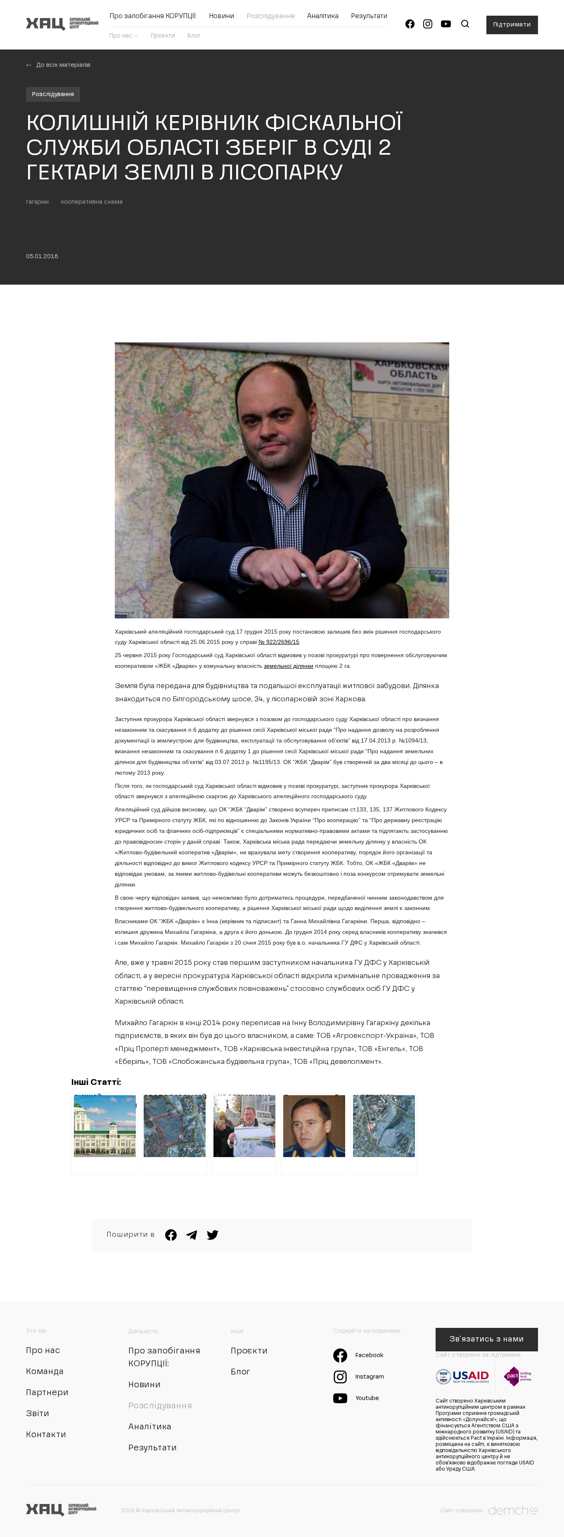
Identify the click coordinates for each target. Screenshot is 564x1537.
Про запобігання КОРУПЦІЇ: (153, 16)
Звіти (38, 1414)
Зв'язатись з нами (487, 1339)
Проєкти (163, 36)
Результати (369, 16)
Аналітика (323, 16)
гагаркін (37, 202)
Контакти (46, 1435)
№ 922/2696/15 (278, 642)
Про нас (121, 36)
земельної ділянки (288, 665)
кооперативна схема (92, 202)
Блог (194, 36)
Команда (45, 1372)
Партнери (47, 1393)
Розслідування (270, 16)
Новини (221, 16)
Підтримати (512, 25)
